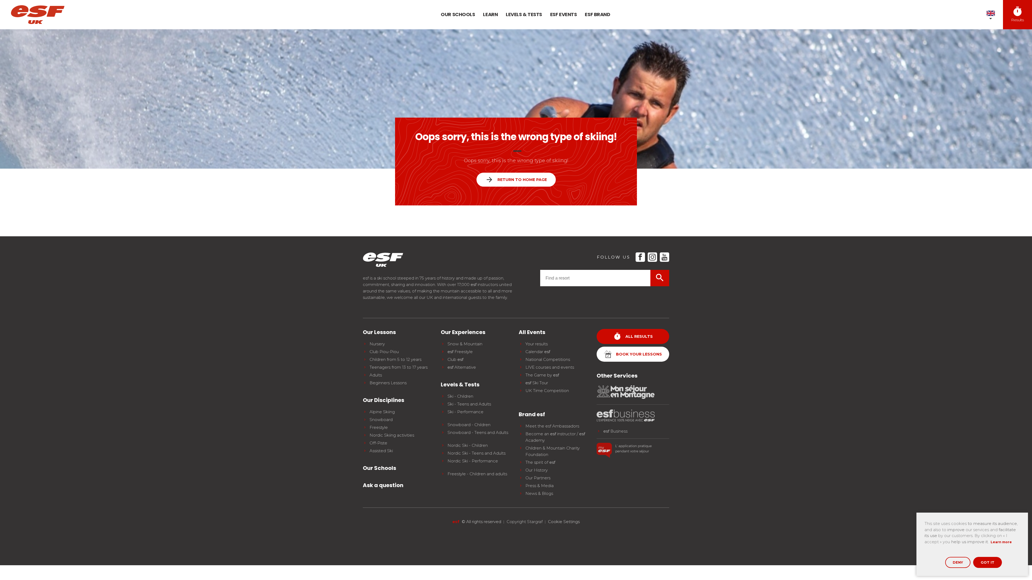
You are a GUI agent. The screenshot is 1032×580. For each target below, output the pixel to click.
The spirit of (540, 462)
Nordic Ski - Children (467, 445)
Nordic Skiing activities (392, 435)
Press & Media (539, 485)
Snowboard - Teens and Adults (477, 432)
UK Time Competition (547, 390)
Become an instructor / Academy (555, 437)
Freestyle (379, 427)
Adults (376, 375)
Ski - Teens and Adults (469, 404)
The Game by (542, 375)
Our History (536, 470)
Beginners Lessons (388, 382)
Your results (536, 343)
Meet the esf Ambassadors (552, 426)
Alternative (461, 367)
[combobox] (595, 278)
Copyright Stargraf (525, 521)
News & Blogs (539, 493)
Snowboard (381, 419)
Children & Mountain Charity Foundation (552, 451)
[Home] (37, 14)
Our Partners (537, 477)
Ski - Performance (465, 411)
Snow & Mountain (464, 343)
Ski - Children (460, 396)
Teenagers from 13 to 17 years (399, 367)
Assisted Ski (381, 450)
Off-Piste (378, 442)
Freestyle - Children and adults (477, 473)
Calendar (537, 351)
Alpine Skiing (382, 411)
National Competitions (547, 359)
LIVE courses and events (549, 367)
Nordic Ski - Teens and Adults (476, 453)
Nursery (377, 343)
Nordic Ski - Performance (472, 460)
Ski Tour (536, 382)
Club (455, 359)
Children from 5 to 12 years (395, 359)
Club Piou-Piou (384, 351)
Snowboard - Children (468, 424)
